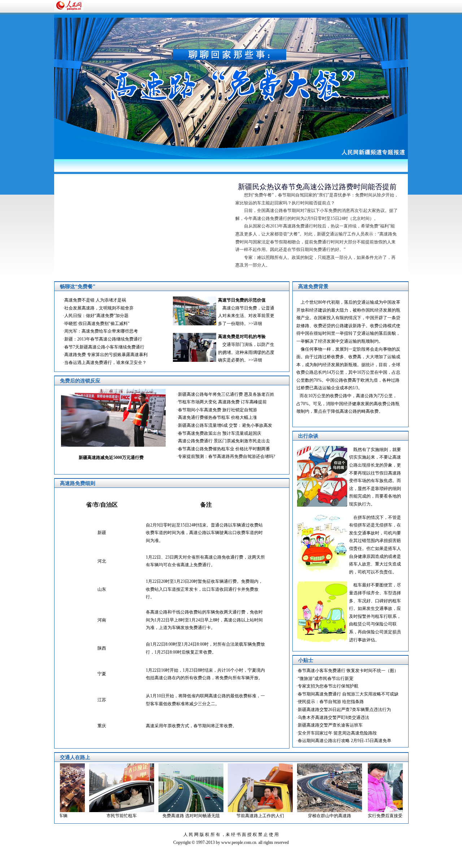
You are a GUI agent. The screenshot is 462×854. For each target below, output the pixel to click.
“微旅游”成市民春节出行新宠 (325, 678)
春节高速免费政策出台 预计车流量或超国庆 (219, 433)
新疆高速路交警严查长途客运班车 (330, 725)
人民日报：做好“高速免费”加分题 (96, 315)
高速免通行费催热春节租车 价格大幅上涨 (217, 417)
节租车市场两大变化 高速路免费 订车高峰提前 (222, 401)
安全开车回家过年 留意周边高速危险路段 (337, 733)
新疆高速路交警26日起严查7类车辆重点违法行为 (344, 709)
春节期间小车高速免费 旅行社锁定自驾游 (217, 409)
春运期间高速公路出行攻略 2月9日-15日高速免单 (344, 740)
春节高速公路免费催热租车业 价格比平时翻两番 (224, 448)
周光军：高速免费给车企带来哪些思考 (101, 331)
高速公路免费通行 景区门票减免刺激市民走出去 (224, 440)
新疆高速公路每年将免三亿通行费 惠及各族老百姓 (226, 394)
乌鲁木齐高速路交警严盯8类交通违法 (333, 717)
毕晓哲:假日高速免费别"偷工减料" (97, 323)
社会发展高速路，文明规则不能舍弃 (99, 308)
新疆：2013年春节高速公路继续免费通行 (103, 339)
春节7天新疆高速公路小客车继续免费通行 (104, 347)
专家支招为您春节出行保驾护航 (328, 686)
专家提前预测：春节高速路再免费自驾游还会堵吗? (226, 456)
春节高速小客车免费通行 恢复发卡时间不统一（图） (348, 670)
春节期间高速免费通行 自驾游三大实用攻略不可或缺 (348, 694)
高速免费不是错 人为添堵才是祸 (95, 300)
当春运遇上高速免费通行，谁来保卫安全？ (105, 362)
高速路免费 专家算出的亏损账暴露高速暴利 (106, 354)
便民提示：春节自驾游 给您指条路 (331, 701)
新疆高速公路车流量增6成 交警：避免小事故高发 (225, 425)
